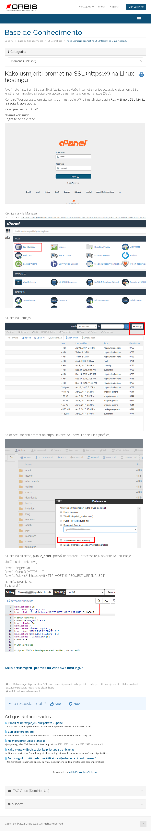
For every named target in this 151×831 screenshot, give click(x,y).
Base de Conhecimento (30, 40)
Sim (57, 704)
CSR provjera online (20, 732)
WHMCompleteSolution (84, 772)
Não (76, 704)
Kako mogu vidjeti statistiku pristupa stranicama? (40, 749)
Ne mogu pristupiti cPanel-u (26, 741)
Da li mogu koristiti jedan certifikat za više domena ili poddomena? (51, 758)
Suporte (9, 40)
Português (85, 6)
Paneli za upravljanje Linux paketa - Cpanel (35, 723)
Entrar (101, 6)
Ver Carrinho (136, 6)
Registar (115, 6)
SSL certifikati (55, 40)
